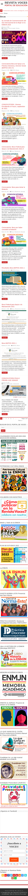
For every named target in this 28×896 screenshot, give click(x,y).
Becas (17, 70)
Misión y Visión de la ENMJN (10, 523)
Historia (17, 28)
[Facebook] (8, 875)
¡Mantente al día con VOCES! (10, 837)
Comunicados (9, 383)
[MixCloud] (15, 878)
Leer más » (5, 58)
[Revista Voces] (14, 4)
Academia (5, 28)
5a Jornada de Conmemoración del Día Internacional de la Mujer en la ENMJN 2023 (14, 23)
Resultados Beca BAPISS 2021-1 (13, 268)
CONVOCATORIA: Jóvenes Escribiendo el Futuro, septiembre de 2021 (13, 106)
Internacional (4, 29)
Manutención (17, 151)
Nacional (17, 110)
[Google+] (5, 875)
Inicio (1, 13)
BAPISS (14, 70)
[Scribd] (25, 875)
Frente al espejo (11, 28)
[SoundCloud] (19, 875)
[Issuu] (12, 878)
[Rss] (3, 875)
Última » (20, 420)
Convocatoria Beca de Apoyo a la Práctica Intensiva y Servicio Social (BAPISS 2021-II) (14, 66)
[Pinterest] (14, 875)
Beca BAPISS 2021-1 (9, 343)
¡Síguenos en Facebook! (8, 811)
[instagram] (22, 875)
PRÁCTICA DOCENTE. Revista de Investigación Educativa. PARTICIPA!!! (13, 622)
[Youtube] (17, 875)
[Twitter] (11, 875)
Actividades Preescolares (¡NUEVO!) (13, 783)
